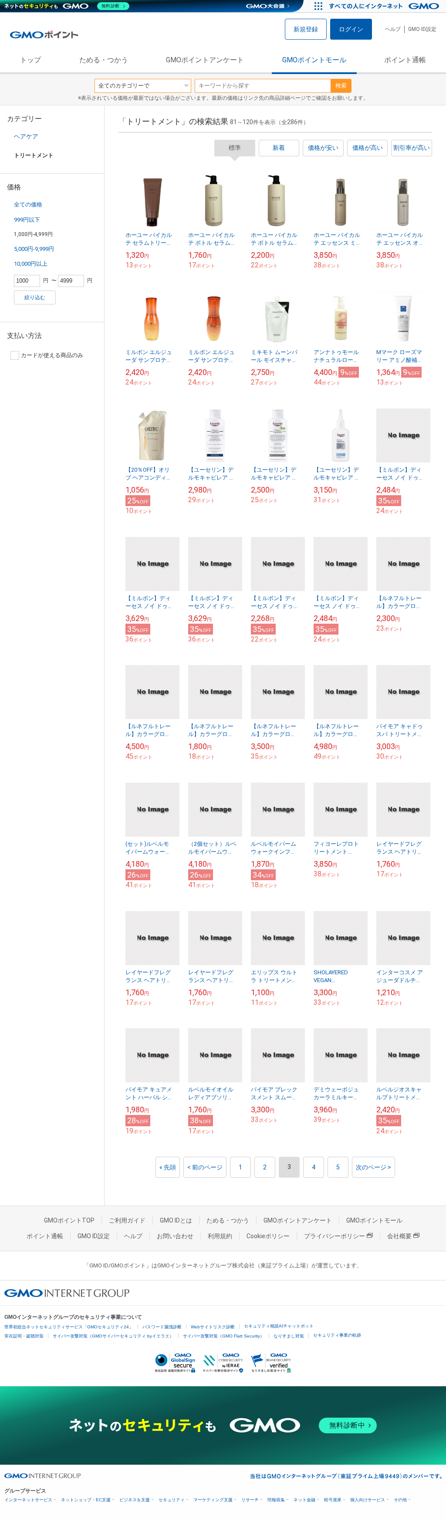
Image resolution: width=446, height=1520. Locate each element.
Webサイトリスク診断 (213, 1326)
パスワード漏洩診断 (162, 1326)
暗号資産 (332, 1499)
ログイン (351, 29)
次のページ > (373, 1167)
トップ (30, 60)
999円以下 (27, 219)
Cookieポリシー (268, 1236)
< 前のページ (205, 1167)
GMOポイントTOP (69, 1220)
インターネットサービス (28, 1499)
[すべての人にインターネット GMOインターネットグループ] (385, 6)
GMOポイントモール (314, 60)
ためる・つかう (103, 60)
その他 (400, 1499)
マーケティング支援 (213, 1499)
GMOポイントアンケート (205, 60)
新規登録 (306, 29)
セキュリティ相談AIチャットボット (279, 1326)
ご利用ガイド (127, 1220)
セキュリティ (172, 1499)
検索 (341, 85)
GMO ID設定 (422, 29)
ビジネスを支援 (134, 1499)
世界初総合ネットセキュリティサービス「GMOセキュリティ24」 (68, 1326)
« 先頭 (167, 1167)
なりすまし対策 (289, 1336)
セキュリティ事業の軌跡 (337, 1335)
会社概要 (399, 1236)
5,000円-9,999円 (34, 249)
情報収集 (276, 1499)
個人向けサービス (367, 1499)
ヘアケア (26, 136)
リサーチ (250, 1499)
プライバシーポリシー (334, 1236)
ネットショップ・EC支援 (86, 1499)
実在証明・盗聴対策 (24, 1336)
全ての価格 (28, 204)
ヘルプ (393, 29)
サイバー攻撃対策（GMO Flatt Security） (223, 1336)
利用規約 (220, 1236)
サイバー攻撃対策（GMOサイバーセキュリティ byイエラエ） (113, 1336)
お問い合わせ (175, 1236)
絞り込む (34, 297)
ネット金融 (304, 1499)
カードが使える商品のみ (52, 355)
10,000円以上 (30, 263)
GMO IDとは (176, 1220)
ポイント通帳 (405, 60)
